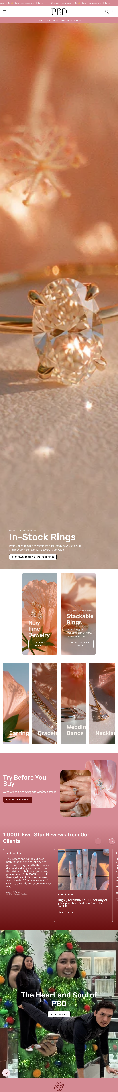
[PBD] (59, 11)
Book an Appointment (18, 799)
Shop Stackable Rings (80, 644)
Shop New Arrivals (40, 644)
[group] (59, 20)
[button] (106, 12)
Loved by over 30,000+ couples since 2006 (59, 20)
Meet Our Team (59, 1014)
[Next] (112, 841)
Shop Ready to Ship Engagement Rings (33, 556)
